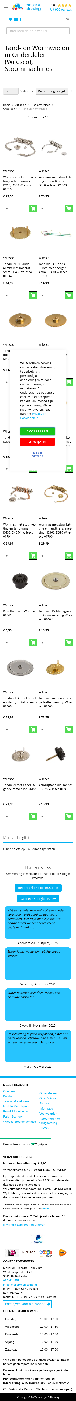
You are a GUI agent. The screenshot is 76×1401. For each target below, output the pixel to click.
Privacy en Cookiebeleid (33, 415)
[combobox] (38, 30)
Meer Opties (37, 454)
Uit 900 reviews (61, 9)
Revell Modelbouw (15, 1111)
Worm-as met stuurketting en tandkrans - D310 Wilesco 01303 (55, 181)
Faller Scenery (13, 1116)
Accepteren (37, 431)
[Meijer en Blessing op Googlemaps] (11, 20)
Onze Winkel (47, 1098)
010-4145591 (12, 1280)
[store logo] (26, 7)
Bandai (7, 1096)
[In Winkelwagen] (33, 208)
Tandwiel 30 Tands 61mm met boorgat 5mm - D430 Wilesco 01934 (17, 270)
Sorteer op (27, 91)
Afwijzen (37, 442)
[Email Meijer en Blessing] (16, 20)
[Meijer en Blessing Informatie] (20, 20)
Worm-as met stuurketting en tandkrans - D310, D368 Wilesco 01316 (19, 183)
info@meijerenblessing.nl (20, 1284)
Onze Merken (48, 1093)
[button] (7, 208)
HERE (45, 1208)
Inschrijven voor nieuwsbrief (25, 1304)
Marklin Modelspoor (16, 1106)
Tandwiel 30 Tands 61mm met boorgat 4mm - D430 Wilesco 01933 (53, 270)
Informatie (46, 1108)
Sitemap (44, 1103)
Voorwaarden (48, 1113)
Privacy (44, 1128)
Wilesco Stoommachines (19, 1121)
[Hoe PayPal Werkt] (38, 1243)
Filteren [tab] (10, 91)
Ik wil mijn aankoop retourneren (24, 1224)
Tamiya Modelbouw (16, 1101)
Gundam (9, 1091)
